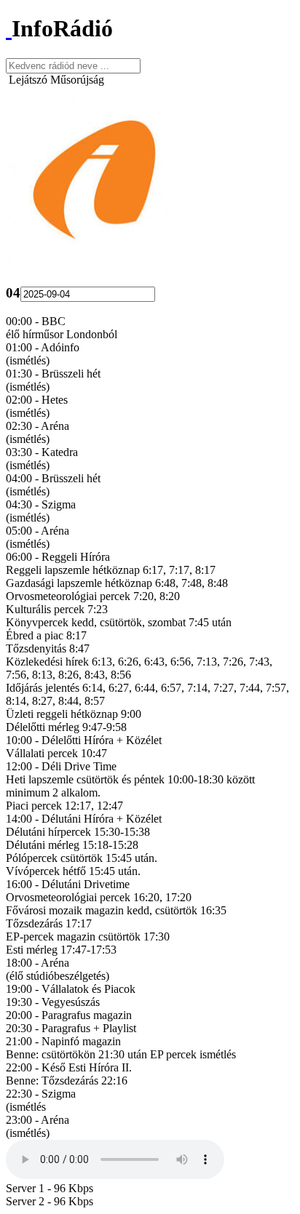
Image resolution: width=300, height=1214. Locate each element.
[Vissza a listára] (9, 28)
